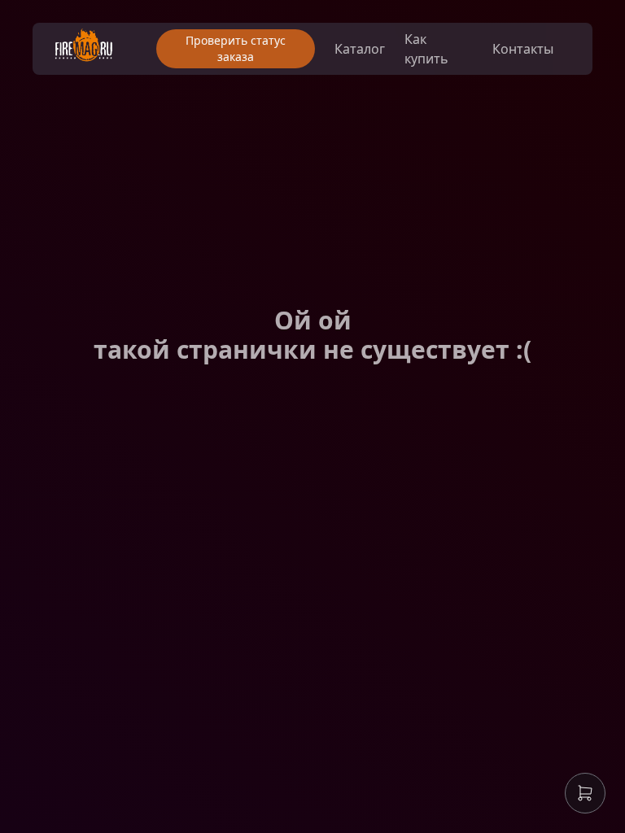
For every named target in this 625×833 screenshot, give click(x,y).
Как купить (426, 49)
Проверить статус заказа (236, 48)
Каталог (359, 49)
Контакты (522, 49)
